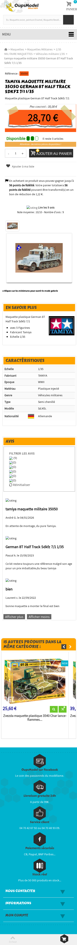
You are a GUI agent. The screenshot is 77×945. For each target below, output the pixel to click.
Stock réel (39, 874)
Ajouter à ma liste (22, 166)
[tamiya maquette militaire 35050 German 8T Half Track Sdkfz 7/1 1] (12, 226)
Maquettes (17, 49)
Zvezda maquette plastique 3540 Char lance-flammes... (35, 718)
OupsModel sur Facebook (39, 769)
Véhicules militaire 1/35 (50, 54)
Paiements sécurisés (39, 848)
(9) (15, 458)
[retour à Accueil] (5, 49)
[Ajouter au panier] (63, 709)
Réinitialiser (21, 485)
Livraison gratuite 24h (40, 796)
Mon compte (16, 915)
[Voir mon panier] (64, 938)
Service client (39, 822)
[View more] (54, 709)
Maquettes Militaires (40, 49)
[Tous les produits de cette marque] (61, 325)
